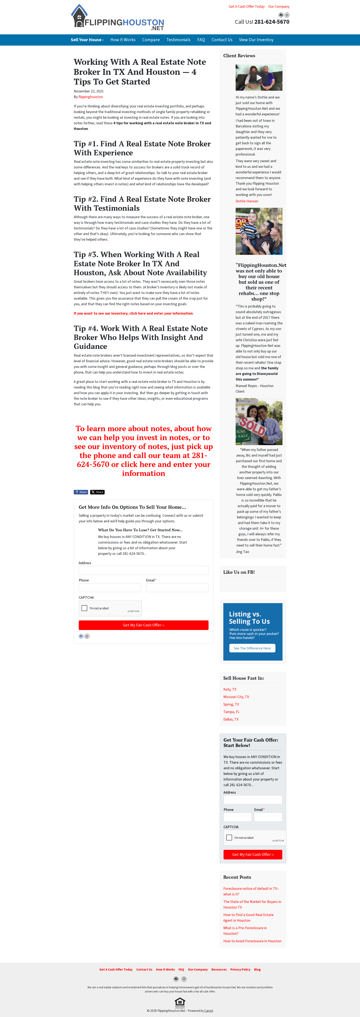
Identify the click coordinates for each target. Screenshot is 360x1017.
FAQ (201, 40)
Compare (151, 40)
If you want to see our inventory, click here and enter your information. (134, 313)
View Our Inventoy (256, 40)
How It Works (123, 40)
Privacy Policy (240, 969)
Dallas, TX (231, 719)
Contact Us (222, 40)
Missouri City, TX (236, 697)
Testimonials (178, 40)
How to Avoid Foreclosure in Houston (252, 941)
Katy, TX (229, 689)
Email (151, 580)
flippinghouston (91, 97)
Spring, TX (231, 704)
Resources (219, 969)
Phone (84, 580)
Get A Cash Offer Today (247, 6)
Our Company (278, 6)
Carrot (208, 1010)
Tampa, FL (231, 712)
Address (85, 563)
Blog (257, 969)
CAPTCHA (86, 597)
